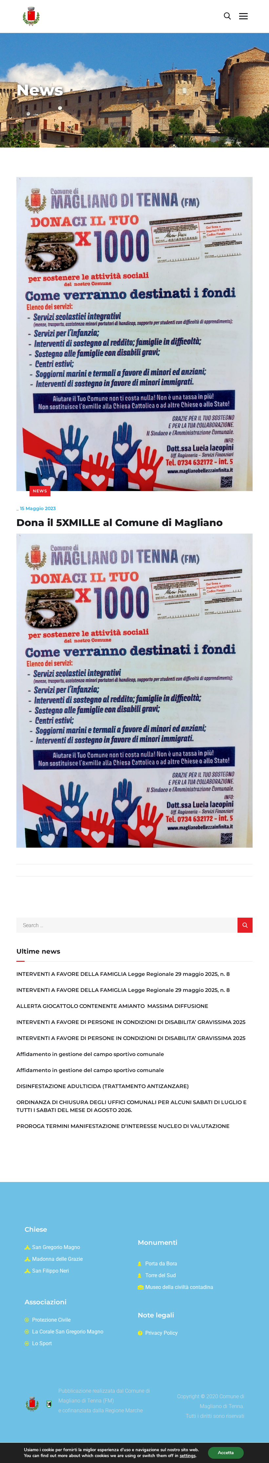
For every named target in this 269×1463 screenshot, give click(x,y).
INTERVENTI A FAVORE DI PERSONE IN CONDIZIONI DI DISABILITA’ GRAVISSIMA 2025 (130, 1022)
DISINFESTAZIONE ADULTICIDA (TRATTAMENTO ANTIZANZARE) (102, 1086)
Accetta (226, 1453)
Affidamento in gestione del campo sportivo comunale (90, 1054)
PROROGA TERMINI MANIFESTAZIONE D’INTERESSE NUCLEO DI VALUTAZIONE (123, 1126)
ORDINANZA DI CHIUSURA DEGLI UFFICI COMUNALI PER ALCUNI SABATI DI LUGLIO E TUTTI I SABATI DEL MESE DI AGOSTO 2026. (131, 1106)
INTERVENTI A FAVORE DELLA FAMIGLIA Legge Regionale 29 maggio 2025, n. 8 (123, 974)
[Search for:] (134, 925)
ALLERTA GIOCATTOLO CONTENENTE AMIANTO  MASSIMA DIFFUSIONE (112, 1006)
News (40, 490)
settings (188, 1456)
